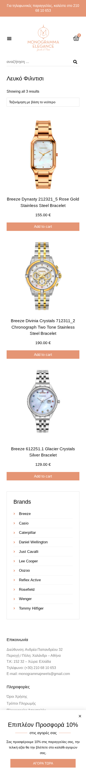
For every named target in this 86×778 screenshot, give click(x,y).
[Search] (75, 62)
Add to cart (43, 226)
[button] (9, 38)
